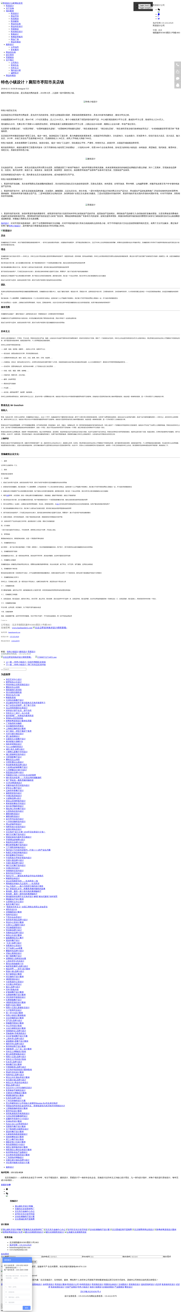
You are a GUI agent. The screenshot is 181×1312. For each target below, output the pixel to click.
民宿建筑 (15, 21)
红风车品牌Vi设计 (14, 1098)
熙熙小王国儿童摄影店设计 (18, 1008)
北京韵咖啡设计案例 (15, 1018)
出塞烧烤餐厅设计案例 (16, 995)
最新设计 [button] (10, 44)
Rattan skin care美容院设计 (17, 1124)
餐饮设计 (129, 1287)
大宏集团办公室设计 (15, 982)
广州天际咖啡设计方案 (16, 1101)
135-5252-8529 (14, 637)
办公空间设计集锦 (14, 1026)
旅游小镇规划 (96, 1287)
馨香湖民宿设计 (13, 814)
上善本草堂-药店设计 (15, 961)
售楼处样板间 (17, 37)
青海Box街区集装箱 (14, 718)
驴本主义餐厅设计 (14, 788)
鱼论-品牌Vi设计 (13, 987)
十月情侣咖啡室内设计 (16, 821)
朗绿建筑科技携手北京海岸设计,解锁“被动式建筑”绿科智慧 (31, 896)
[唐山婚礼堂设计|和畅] (11, 1229)
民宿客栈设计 (36, 1284)
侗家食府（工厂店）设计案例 (19, 1049)
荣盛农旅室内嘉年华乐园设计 (19, 837)
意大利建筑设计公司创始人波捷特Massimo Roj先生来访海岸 (32, 1103)
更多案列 (15, 50)
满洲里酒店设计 (13, 979)
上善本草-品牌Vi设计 (15, 1039)
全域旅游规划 (108, 1287)
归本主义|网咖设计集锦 (16, 1051)
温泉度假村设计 (148, 1284)
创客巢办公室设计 (14, 946)
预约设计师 (16, 70)
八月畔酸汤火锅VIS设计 (16, 770)
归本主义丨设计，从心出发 (18, 713)
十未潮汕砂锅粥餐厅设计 (17, 767)
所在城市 (86, 1257)
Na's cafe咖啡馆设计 (14, 747)
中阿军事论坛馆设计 (15, 762)
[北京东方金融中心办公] (54, 1229)
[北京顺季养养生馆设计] (143, 1229)
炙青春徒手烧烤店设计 (16, 1090)
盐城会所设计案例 (14, 1121)
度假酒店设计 (134, 1284)
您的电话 (45, 1257)
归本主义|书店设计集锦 (16, 1059)
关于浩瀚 (10, 8)
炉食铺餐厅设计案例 (15, 992)
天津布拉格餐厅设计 (15, 700)
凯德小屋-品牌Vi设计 (15, 971)
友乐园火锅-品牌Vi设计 (16, 1080)
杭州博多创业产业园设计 (17, 1152)
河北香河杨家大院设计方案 (18, 1163)
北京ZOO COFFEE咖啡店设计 (19, 1088)
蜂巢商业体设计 (13, 878)
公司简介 (15, 63)
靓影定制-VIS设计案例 (15, 1142)
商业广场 (15, 39)
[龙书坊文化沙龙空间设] (77, 1229)
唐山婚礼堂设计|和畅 (24, 1206)
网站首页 (19, 3)
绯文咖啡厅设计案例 (15, 977)
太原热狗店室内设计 (15, 811)
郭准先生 (15, 65)
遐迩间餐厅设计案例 (15, 1132)
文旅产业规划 (71, 1287)
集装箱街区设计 (168, 1284)
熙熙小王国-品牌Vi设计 (16, 1057)
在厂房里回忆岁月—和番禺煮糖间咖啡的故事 (25, 889)
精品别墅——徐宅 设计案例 (18, 969)
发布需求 (5, 1254)
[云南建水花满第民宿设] (75, 1232)
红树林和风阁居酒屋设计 (17, 1134)
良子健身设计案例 (14, 974)
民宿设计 (10, 6)
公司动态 (15, 47)
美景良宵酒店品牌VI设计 (17, 920)
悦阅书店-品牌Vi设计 (15, 1075)
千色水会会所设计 (14, 917)
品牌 (7, 495)
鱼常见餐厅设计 (13, 904)
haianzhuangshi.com (14, 632)
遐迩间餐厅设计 (13, 940)
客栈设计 (15, 34)
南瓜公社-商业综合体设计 (17, 1082)
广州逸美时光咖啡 (14, 723)
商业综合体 (16, 24)
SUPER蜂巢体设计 (14, 783)
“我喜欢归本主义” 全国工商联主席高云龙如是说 (27, 907)
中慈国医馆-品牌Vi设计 (16, 1067)
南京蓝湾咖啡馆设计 (15, 806)
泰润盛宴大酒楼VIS (14, 741)
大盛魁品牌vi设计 (13, 798)
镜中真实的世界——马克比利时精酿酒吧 (23, 778)
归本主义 (15, 68)
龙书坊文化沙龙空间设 (25, 1214)
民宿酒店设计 (17, 32)
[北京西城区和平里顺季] (121, 1229)
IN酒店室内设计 (13, 868)
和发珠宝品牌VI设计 (15, 842)
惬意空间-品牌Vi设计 (15, 1044)
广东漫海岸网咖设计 (15, 1157)
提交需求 (10, 55)
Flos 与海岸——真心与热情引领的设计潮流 (24, 886)
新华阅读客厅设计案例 (16, 1046)
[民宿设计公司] (8, 3)
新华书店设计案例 (14, 1111)
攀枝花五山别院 (13, 687)
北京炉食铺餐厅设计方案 (17, 1036)
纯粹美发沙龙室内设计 (16, 827)
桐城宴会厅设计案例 (15, 899)
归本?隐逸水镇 (12, 989)
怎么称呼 (5, 1257)
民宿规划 (15, 19)
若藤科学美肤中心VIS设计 (17, 1119)
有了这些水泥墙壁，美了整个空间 (20, 705)
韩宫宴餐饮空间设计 (15, 855)
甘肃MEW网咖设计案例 (16, 1093)
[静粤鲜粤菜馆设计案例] (165, 1229)
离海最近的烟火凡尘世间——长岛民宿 (22, 883)
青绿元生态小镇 (13, 695)
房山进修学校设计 (14, 824)
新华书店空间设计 (14, 873)
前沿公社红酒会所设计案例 (18, 1077)
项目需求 (167, 1257)
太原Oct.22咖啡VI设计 (15, 925)
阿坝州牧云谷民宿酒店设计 (18, 685)
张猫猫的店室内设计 (15, 871)
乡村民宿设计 (48, 1284)
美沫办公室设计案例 (15, 922)
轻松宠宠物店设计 (14, 744)
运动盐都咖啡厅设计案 (25, 1216)
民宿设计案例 (61, 1284)
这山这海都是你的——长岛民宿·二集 (22, 881)
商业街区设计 (17, 26)
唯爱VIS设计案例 (13, 1005)
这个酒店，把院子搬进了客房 (19, 731)
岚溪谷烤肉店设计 (14, 829)
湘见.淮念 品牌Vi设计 (15, 749)
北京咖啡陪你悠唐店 (15, 726)
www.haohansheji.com (22, 627)
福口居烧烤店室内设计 (16, 754)
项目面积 (126, 1257)
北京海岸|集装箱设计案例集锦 (19, 1070)
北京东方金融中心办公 (25, 1211)
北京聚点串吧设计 (14, 984)
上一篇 (26, 662)
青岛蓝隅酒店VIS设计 (15, 1144)
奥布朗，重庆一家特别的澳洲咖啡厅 (21, 894)
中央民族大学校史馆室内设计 (19, 858)
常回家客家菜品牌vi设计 (16, 765)
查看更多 (5, 1185)
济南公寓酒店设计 (14, 953)
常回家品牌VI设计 (14, 930)
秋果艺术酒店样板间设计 (17, 852)
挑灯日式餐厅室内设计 (16, 834)
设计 (58, 504)
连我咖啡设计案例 (14, 912)
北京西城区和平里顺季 (25, 1219)
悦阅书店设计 (12, 915)
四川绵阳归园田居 (14, 692)
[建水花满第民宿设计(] (33, 1232)
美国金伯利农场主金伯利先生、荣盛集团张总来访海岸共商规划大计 (35, 1106)
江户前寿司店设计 (14, 1010)
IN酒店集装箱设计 (14, 796)
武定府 (158, 1284)
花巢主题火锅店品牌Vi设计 (17, 1160)
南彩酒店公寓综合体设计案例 (19, 1150)
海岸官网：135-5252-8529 (20, 1245)
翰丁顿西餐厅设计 (14, 956)
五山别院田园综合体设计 (17, 708)
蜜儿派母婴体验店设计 (16, 1054)
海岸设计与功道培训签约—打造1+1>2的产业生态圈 (28, 850)
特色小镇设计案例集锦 (16, 1015)
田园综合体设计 (111, 1284)
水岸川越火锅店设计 (15, 734)
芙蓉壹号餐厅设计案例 (16, 1126)
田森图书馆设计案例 (15, 1023)
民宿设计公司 (73, 1284)
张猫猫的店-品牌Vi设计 (16, 1031)
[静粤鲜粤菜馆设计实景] (12, 1232)
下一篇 (26, 665)
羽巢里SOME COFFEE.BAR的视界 (21, 775)
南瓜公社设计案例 (14, 935)
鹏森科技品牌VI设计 (15, 951)
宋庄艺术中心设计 (14, 679)
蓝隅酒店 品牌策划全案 (16, 958)
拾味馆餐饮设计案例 (15, 1137)
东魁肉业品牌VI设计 (15, 933)
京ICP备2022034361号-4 (90, 1291)
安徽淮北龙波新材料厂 (25, 1209)
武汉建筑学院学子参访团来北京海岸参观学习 (25, 703)
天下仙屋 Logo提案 (14, 948)
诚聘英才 (15, 73)
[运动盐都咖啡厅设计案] (99, 1229)
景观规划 (15, 29)
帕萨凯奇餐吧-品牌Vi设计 (17, 966)
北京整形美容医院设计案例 (18, 1155)
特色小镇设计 (15, 226)
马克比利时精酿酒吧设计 (17, 1116)
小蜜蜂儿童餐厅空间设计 (17, 752)
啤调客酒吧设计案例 (15, 1095)
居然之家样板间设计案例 (17, 1147)
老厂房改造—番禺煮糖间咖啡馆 (19, 780)
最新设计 (10, 1167)
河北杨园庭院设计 (14, 927)
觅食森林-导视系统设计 (16, 1033)
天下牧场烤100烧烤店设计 (17, 1129)
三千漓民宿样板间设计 (16, 847)
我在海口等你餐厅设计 (16, 809)
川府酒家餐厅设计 (14, 757)
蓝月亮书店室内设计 (15, 819)
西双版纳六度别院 (14, 690)
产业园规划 (119, 1287)
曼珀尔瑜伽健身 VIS (14, 964)
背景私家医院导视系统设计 (18, 1113)
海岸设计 (5, 223)
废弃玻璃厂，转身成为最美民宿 (19, 716)
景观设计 (31, 652)
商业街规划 (16, 42)
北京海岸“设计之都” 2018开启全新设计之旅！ (26, 832)
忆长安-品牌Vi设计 (14, 1062)
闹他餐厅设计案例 (14, 1064)
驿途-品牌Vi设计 (13, 1085)
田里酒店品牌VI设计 (15, 772)
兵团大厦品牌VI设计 (15, 860)
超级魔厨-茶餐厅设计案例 (17, 1041)
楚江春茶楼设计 (13, 736)
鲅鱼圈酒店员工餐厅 (15, 938)
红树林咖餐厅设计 (14, 1000)
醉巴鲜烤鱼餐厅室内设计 (17, 845)
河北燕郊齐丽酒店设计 (16, 997)
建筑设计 (23, 652)
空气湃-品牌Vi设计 (14, 1020)
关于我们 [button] (10, 60)
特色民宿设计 (85, 1284)
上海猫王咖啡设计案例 (16, 728)
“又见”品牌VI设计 (14, 943)
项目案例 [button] (10, 11)
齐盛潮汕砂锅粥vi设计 (15, 840)
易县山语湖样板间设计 (16, 801)
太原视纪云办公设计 (15, 902)
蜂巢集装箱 (11, 697)
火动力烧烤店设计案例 (16, 1028)
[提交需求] (46, 657)
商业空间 (15, 16)
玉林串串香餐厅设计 (15, 790)
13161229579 (15, 641)
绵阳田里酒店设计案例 (16, 1002)
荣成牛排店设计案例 (15, 1072)
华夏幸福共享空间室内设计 (18, 785)
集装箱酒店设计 (58, 1287)
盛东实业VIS (11, 909)
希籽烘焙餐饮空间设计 (16, 803)
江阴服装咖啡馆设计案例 (17, 1108)
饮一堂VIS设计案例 (14, 1013)
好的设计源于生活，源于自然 (19, 710)
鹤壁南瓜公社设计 (14, 682)
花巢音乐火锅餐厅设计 (16, 739)
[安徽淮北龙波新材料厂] (32, 1229)
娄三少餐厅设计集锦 (15, 1139)
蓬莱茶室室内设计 (14, 793)
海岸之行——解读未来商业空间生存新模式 (24, 876)
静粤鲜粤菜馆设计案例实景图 (19, 721)
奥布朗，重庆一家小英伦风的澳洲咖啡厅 (23, 891)
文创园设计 (123, 1284)
